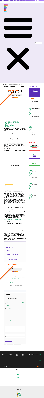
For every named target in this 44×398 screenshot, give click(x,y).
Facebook (15, 278)
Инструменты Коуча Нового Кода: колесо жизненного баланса (36, 108)
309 (36, 171)
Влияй (6, 84)
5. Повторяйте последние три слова (10, 125)
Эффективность (5, 5)
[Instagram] (39, 0)
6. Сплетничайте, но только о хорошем (10, 126)
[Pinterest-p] (41, 0)
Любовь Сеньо (9, 308)
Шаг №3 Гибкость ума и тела (9, 247)
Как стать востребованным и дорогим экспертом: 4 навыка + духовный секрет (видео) (35, 116)
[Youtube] (35, 0)
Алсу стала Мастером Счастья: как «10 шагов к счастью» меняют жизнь (15, 260)
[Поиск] (35, 43)
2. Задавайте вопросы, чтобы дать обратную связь (12, 122)
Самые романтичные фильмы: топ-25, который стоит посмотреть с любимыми (35, 133)
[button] (18, 43)
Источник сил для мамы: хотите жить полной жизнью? (35, 177)
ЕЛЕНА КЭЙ (8, 302)
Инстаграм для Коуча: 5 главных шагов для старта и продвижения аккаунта (35, 101)
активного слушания (18, 208)
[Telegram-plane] (38, 0)
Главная (3, 84)
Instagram (12, 278)
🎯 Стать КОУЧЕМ (38, 356)
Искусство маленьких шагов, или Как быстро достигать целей (35, 194)
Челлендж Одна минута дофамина (10, 246)
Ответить (8, 299)
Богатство (18, 377)
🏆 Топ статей (18, 393)
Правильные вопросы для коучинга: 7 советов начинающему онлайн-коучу (14, 161)
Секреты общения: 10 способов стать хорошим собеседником (12, 219)
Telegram (17, 278)
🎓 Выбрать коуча (38, 354)
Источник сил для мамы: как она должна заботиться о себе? (35, 170)
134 (36, 184)
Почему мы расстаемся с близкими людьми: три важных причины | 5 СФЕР (16, 315)
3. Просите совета (7, 123)
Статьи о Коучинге (6, 4)
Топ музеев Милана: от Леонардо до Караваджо (12, 259)
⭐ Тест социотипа (19, 392)
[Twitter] (37, 0)
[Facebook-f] (36, 0)
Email (5, 336)
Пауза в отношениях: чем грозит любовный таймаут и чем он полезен (35, 126)
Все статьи (18, 382)
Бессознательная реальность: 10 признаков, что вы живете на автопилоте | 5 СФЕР (15, 320)
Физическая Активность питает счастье (11, 251)
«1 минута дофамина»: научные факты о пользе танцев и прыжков (14, 244)
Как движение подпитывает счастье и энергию (12, 254)
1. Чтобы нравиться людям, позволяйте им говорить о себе (13, 121)
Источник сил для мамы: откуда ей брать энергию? (36, 183)
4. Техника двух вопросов (8, 124)
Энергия (18, 374)
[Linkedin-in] (40, 0)
